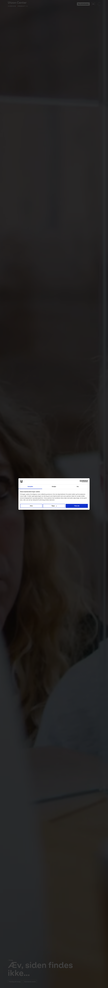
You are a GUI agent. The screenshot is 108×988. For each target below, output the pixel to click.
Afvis (31, 506)
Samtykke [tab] (30, 486)
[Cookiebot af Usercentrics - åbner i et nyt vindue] (81, 481)
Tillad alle (76, 506)
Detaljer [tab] (54, 486)
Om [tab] (78, 486)
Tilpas (53, 506)
